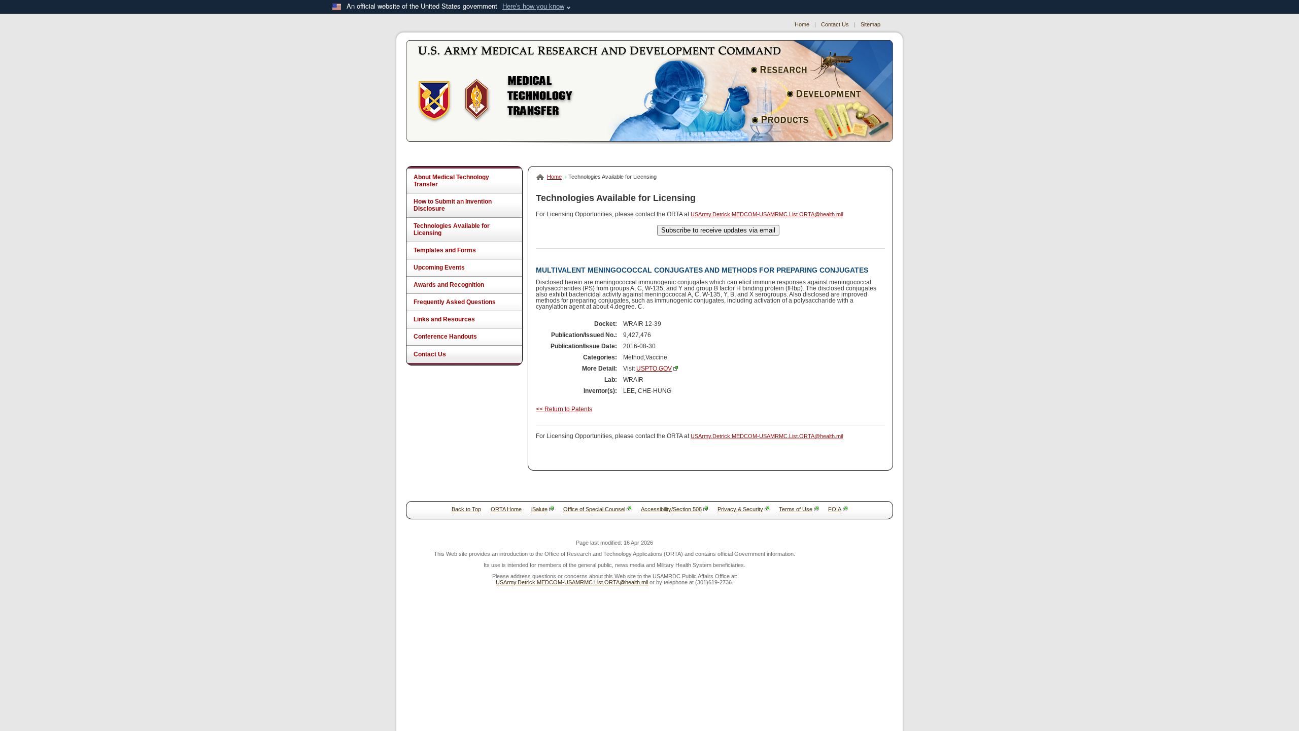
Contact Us (835, 24)
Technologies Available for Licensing (452, 229)
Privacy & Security (740, 509)
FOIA (834, 509)
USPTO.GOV (654, 369)
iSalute (539, 509)
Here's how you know (533, 6)
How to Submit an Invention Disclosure (453, 205)
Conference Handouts (445, 336)
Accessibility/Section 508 (671, 509)
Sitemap (870, 24)
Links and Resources (444, 319)
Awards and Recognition (449, 284)
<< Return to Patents (564, 409)
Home (802, 24)
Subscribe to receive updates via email (718, 230)
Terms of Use (795, 509)
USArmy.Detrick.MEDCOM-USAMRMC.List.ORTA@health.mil (767, 214)
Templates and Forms (445, 250)
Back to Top (466, 509)
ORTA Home (506, 509)
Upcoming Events (439, 267)
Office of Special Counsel (594, 509)
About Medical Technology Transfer (451, 181)
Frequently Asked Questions (455, 302)
